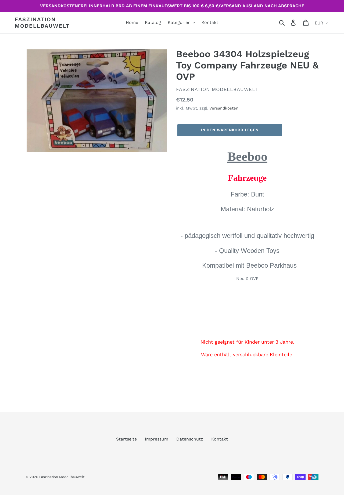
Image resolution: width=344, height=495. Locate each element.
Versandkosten (223, 108)
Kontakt (219, 439)
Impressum (156, 439)
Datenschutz (189, 439)
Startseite (126, 439)
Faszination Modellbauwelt (42, 22)
